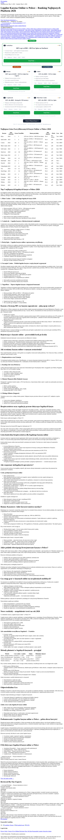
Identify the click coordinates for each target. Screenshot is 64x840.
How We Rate (28, 831)
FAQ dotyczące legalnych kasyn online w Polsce (17, 38)
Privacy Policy (4, 831)
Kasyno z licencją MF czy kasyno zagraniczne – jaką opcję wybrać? (18, 30)
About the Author (47, 831)
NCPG (27, 825)
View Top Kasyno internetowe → (9, 20)
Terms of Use (11, 831)
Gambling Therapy (8, 825)
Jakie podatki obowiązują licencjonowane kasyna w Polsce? (38, 34)
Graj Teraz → (32, 60)
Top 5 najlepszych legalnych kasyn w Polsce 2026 (46, 28)
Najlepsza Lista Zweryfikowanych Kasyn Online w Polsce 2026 (17, 28)
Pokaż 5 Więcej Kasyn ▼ (32, 121)
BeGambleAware (19, 825)
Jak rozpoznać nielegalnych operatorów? (44, 33)
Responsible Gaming (37, 831)
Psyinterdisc (4, 1)
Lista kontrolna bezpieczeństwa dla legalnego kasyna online (19, 33)
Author (2, 2)
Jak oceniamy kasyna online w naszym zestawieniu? (17, 31)
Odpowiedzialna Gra (22, 37)
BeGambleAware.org (47, 124)
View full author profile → (7, 778)
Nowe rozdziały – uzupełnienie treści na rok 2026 (37, 35)
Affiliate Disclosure (20, 831)
